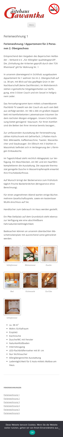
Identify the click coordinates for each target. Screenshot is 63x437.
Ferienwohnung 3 (12, 402)
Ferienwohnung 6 (12, 413)
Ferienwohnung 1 (12, 395)
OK (32, 432)
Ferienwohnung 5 (12, 409)
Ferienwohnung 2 (12, 398)
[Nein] (59, 428)
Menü (31, 25)
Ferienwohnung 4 (12, 405)
